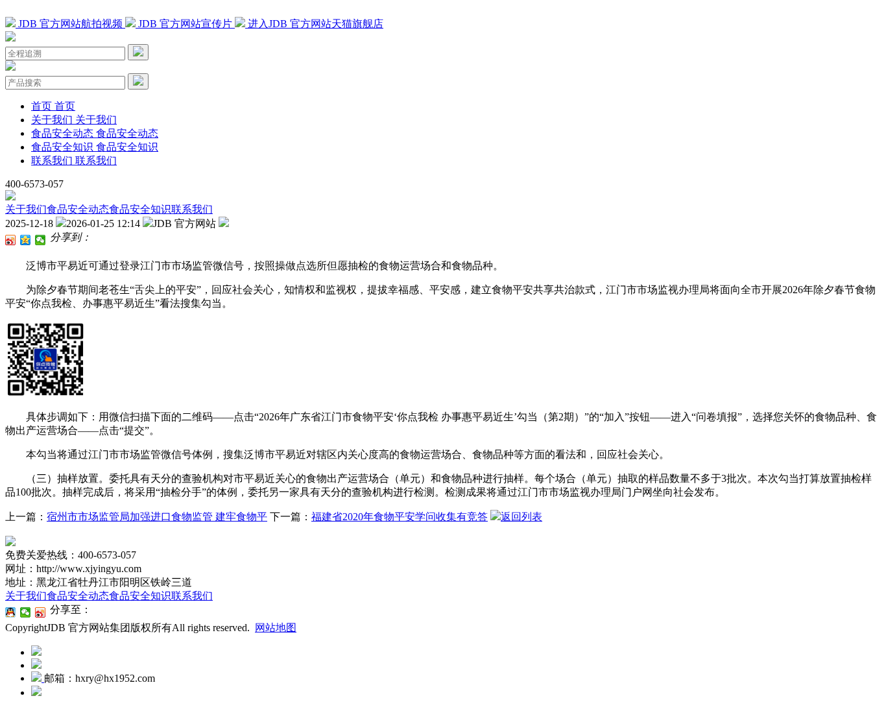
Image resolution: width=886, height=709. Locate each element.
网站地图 (275, 627)
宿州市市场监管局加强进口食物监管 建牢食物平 (157, 516)
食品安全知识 (140, 209)
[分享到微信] (40, 240)
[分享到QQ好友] (10, 612)
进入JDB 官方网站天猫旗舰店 (314, 23)
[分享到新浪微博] (10, 240)
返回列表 (521, 516)
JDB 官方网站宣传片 (185, 23)
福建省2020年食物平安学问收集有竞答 (399, 516)
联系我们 (192, 209)
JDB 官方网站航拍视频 (70, 23)
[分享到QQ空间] (25, 240)
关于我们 (26, 209)
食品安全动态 (78, 209)
